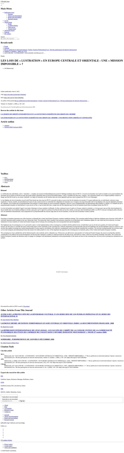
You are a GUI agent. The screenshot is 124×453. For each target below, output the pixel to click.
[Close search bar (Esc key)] (3, 3)
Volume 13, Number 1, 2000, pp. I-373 (15, 51)
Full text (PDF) (8, 127)
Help (5, 407)
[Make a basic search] (1, 3)
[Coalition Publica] (6, 440)
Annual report (12, 29)
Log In (6, 20)
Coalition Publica (13, 25)
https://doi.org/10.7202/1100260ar (14, 97)
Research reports (13, 19)
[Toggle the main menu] (1, 5)
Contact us (7, 412)
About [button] (6, 22)
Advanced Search (9, 30)
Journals (10, 14)
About (10, 22)
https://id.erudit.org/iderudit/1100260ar (15, 94)
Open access (11, 27)
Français (6, 32)
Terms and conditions (10, 447)
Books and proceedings (14, 17)
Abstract (6, 125)
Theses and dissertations (15, 16)
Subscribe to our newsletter (10, 399)
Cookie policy (8, 446)
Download (26, 306)
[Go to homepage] (5, 1)
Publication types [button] (9, 12)
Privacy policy (8, 444)
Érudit (10, 24)
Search (3, 37)
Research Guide (9, 410)
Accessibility (8, 408)
